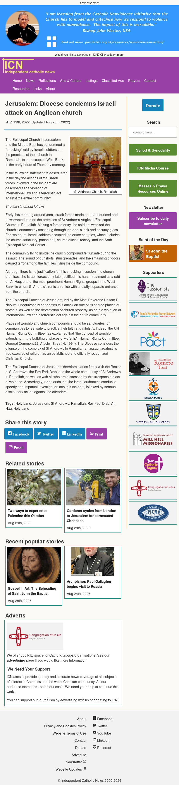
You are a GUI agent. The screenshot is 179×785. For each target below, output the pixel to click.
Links (37, 88)
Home (17, 80)
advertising (16, 660)
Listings (92, 80)
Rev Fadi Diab (98, 403)
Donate (153, 105)
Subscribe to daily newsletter (153, 221)
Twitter (47, 434)
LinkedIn (74, 434)
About (50, 88)
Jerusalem (41, 403)
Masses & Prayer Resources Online (153, 188)
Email (18, 447)
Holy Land (23, 403)
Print (98, 434)
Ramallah (78, 403)
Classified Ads (113, 80)
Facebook (20, 434)
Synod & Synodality (153, 150)
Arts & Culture (70, 80)
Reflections (47, 80)
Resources (21, 88)
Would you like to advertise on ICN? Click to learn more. (89, 54)
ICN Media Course (153, 168)
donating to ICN (105, 699)
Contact (150, 80)
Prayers (134, 80)
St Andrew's (60, 403)
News (30, 80)
